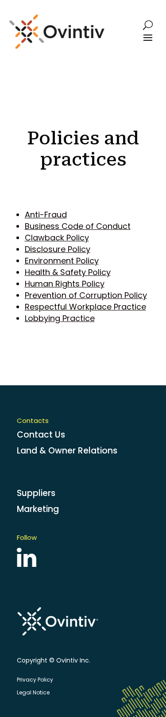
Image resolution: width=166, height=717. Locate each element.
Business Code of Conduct (78, 226)
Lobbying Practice (60, 318)
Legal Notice (33, 692)
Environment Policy (62, 260)
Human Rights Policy (64, 283)
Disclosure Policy (57, 249)
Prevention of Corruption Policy (86, 295)
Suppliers (36, 493)
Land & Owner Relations (67, 451)
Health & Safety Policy (68, 272)
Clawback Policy (57, 237)
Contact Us (41, 435)
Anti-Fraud (46, 214)
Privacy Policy (35, 679)
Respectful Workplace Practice (85, 306)
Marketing (38, 509)
